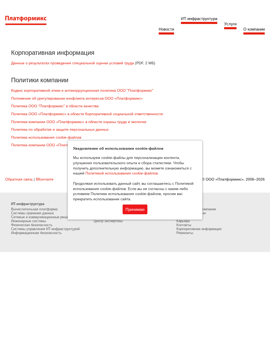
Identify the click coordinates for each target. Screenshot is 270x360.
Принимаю (135, 209)
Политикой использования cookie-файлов (121, 173)
